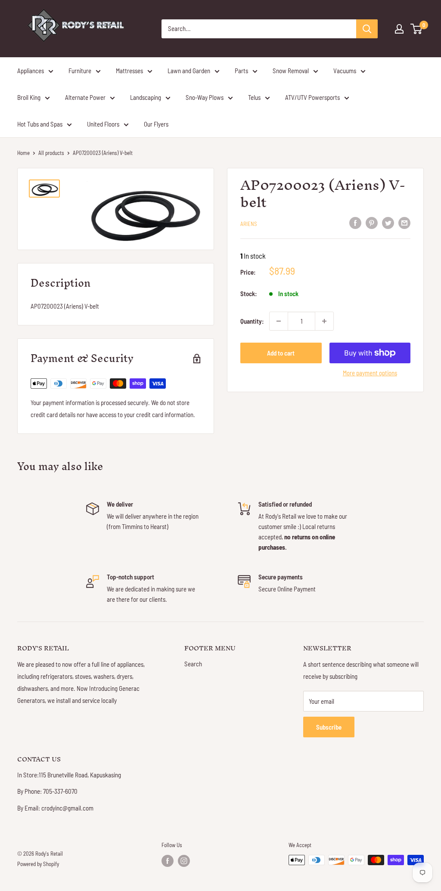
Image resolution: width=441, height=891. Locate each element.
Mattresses (129, 70)
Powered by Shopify (38, 863)
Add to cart (281, 353)
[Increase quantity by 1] (324, 321)
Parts (241, 70)
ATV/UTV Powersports (312, 97)
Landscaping (145, 97)
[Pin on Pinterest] (372, 222)
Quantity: (252, 321)
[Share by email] (404, 222)
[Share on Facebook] (355, 222)
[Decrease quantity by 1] (279, 321)
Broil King (28, 97)
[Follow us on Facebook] (167, 861)
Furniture (79, 70)
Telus (254, 97)
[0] (416, 29)
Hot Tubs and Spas (39, 124)
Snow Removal (291, 70)
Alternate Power (85, 97)
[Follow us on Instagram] (184, 861)
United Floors (103, 124)
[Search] (367, 28)
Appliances (30, 70)
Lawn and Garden (189, 70)
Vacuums (344, 70)
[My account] (399, 29)
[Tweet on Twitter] (388, 222)
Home (23, 152)
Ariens (248, 223)
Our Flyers (156, 124)
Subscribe (329, 727)
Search (193, 664)
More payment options (370, 373)
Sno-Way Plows (205, 97)
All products (51, 152)
